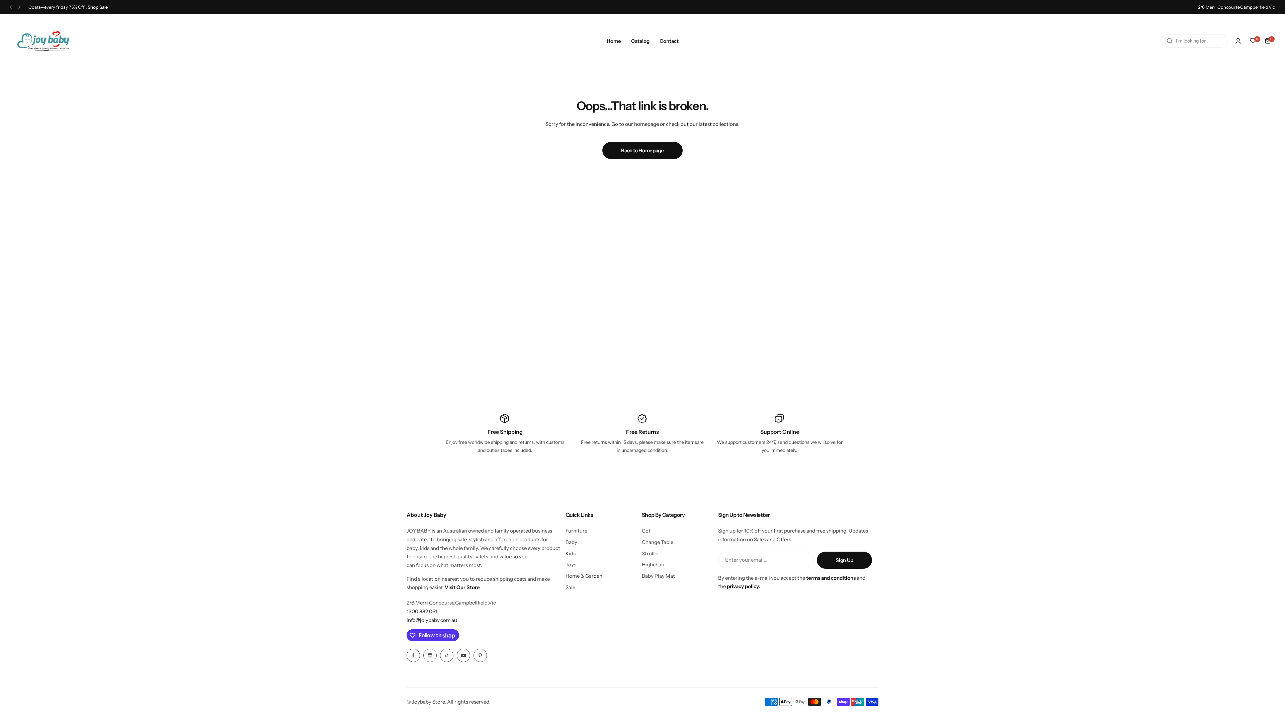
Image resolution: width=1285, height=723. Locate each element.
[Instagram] (430, 655)
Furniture (576, 531)
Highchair (653, 564)
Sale (570, 587)
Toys (571, 564)
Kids (571, 553)
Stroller (650, 553)
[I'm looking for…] (1169, 41)
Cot (646, 531)
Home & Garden (584, 576)
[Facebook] (413, 655)
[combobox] (1194, 41)
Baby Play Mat (658, 576)
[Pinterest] (480, 655)
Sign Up (844, 560)
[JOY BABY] (43, 40)
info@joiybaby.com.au (432, 620)
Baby (571, 542)
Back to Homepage (642, 150)
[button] (11, 7)
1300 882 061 (422, 611)
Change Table (657, 542)
